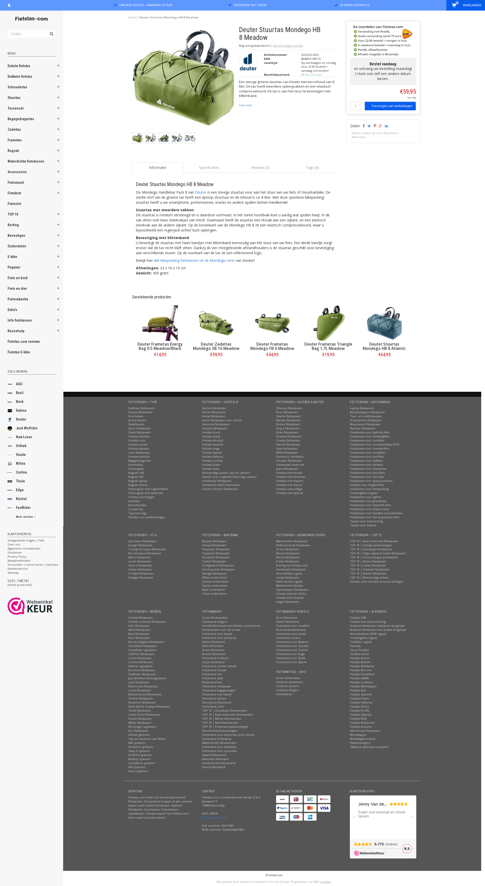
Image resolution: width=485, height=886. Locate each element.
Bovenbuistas (137, 505)
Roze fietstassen (287, 412)
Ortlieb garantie (139, 735)
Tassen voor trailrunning (366, 521)
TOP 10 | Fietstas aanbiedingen (371, 545)
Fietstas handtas (139, 436)
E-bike (12, 257)
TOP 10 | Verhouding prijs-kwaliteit (374, 557)
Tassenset (15, 108)
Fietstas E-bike (19, 352)
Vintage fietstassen (140, 577)
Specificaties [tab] (209, 167)
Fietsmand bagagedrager (219, 690)
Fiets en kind (18, 278)
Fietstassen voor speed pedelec (371, 481)
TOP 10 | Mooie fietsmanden (221, 718)
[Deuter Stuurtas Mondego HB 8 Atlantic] (384, 323)
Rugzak (13, 151)
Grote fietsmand (213, 650)
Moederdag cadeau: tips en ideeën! (226, 473)
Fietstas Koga (211, 448)
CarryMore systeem (141, 763)
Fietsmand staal (212, 678)
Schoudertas (17, 87)
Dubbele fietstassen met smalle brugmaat (378, 630)
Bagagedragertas (21, 119)
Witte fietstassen (287, 452)
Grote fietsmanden (215, 617)
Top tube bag (137, 513)
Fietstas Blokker (360, 662)
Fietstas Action (359, 658)
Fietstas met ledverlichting (368, 621)
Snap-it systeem (139, 751)
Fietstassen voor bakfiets (366, 460)
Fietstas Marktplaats (363, 686)
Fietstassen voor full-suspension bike (375, 517)
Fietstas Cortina (212, 460)
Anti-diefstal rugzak (289, 573)
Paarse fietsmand (213, 767)
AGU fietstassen (138, 626)
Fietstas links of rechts (291, 593)
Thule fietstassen (139, 710)
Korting (13, 225)
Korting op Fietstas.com (292, 565)
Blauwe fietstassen (288, 420)
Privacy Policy (17, 556)
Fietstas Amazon (361, 726)
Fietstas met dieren (289, 485)
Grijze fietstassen (287, 428)
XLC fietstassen (138, 731)
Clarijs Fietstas (359, 650)
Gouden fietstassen (289, 460)
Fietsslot (14, 204)
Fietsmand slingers (214, 621)
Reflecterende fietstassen (293, 545)
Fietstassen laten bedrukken (221, 485)
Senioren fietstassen (215, 424)
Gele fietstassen (287, 448)
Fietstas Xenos (359, 706)
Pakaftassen (136, 424)
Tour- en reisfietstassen (366, 416)
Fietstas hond (211, 432)
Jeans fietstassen (287, 469)
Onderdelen (17, 246)
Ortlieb (21, 446)
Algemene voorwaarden (24, 548)
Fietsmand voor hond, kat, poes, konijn (228, 735)
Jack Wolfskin (27, 428)
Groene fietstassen (289, 436)
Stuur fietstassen (139, 428)
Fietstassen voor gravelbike (368, 501)
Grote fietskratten (288, 678)
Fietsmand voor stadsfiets (219, 747)
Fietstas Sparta (212, 452)
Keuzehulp (16, 331)
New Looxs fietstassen (143, 686)
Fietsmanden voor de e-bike (221, 630)
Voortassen (135, 416)
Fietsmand (16, 182)
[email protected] (20, 585)
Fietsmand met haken (217, 694)
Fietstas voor (137, 440)
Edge (20, 490)
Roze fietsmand (286, 617)
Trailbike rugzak (361, 642)
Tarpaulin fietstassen (216, 553)
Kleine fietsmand (213, 642)
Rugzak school (138, 485)
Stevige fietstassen (214, 573)
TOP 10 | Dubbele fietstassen (369, 569)
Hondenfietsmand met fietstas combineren (231, 626)
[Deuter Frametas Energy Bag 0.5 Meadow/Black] (160, 323)
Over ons (14, 544)
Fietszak (355, 646)
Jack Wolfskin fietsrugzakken (147, 678)
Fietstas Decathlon (362, 674)
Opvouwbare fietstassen (292, 589)
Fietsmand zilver (213, 706)
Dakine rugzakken (140, 666)
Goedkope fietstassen (216, 481)
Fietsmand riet (212, 674)
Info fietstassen (20, 320)
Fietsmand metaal (214, 670)
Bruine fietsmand (213, 654)
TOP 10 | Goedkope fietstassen (371, 549)
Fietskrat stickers (287, 686)
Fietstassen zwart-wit (290, 464)
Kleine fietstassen (288, 557)
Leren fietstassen (139, 561)
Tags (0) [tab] (312, 167)
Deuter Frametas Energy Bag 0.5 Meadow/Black (160, 346)
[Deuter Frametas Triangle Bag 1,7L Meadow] (328, 323)
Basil (19, 393)
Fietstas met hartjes (289, 473)
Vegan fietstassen (287, 602)
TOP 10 (13, 214)
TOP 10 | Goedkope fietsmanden (224, 710)
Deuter (21, 419)
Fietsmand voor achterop (219, 638)
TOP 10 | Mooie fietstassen (368, 561)
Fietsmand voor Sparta (291, 662)
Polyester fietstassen (216, 549)
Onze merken (18, 371)
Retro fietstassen (139, 557)
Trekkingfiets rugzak (363, 493)
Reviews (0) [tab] (260, 167)
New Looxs (24, 437)
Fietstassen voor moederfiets (369, 448)
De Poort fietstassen (141, 670)
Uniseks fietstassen (214, 428)
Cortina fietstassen (140, 662)
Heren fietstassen (214, 412)
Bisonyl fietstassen (214, 541)
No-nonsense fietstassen (144, 553)
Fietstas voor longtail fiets (367, 485)
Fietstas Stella (211, 436)
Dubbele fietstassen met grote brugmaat (377, 626)
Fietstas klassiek (139, 456)
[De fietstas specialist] (31, 18)
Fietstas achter (138, 444)
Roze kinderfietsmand (291, 630)
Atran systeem (138, 771)
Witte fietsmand (212, 646)
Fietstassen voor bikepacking (369, 489)
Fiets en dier (17, 288)
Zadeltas (14, 129)
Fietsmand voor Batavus (292, 642)
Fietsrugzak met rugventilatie (148, 489)
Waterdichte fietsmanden (219, 743)
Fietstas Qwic (211, 469)
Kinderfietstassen (213, 416)
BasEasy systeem (139, 759)
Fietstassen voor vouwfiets (367, 452)
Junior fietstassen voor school (222, 420)
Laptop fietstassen (362, 408)
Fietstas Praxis (359, 698)
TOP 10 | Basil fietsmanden (220, 722)
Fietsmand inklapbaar (216, 686)
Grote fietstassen (287, 549)
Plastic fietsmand (287, 621)
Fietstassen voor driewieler (368, 469)
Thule (20, 481)
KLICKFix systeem (140, 755)
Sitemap (13, 573)
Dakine (21, 410)
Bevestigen (16, 235)
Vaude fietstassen (140, 718)
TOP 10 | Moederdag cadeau (369, 577)
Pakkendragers (360, 743)
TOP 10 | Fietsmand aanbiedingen (225, 726)
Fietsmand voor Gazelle (292, 646)
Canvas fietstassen (214, 545)
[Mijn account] (9, 4)
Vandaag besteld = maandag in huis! (146, 5)
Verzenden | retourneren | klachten (33, 564)
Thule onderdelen (214, 593)
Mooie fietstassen (288, 553)
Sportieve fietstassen (142, 541)
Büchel (21, 499)
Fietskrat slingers (287, 690)
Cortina (21, 472)
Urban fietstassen (140, 569)
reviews (325, 881)
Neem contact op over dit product (375, 133)
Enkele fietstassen (140, 412)
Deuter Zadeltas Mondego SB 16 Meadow (216, 346)
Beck (19, 402)
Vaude (21, 455)
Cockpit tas (135, 509)
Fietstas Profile (360, 710)
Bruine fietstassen (288, 424)
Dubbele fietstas (20, 76)
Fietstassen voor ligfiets (365, 497)
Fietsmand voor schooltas (219, 751)
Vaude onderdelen (215, 585)
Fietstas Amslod (212, 440)
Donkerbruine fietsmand (218, 763)
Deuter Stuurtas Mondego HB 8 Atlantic (384, 346)
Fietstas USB (358, 617)
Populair (14, 267)
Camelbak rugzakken (142, 650)
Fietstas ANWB (359, 678)
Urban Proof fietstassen (144, 714)
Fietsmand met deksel (217, 634)
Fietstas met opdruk (289, 493)
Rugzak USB (136, 473)
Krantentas (135, 464)
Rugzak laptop (137, 481)
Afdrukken (359, 137)
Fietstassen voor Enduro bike (369, 509)
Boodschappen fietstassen (367, 412)
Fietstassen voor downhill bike (370, 505)
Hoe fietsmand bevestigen (219, 731)
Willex (20, 463)
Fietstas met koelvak (290, 598)
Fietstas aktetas (138, 448)
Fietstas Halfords (361, 702)
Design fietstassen (140, 545)
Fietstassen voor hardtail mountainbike (376, 513)
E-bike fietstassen (287, 561)
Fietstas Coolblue (361, 682)
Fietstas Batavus (212, 456)
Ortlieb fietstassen (140, 617)
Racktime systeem (140, 747)
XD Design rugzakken (142, 726)
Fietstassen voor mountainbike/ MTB (374, 444)
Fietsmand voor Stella (290, 658)
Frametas (15, 140)
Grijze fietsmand (213, 662)
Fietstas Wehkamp (362, 666)
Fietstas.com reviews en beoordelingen (376, 581)
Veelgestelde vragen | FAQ (26, 540)
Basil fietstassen (138, 634)
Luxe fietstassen (139, 452)
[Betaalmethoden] (282, 799)
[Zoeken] (51, 31)
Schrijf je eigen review (288, 45)
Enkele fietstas (19, 66)
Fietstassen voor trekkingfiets (369, 436)
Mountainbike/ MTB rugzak (368, 634)
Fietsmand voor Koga (290, 654)
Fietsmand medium (215, 658)
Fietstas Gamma (361, 694)
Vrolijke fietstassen (141, 573)
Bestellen (160, 365)
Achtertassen (137, 420)
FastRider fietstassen (142, 674)
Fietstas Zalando (361, 714)
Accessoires (17, 172)
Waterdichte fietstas (289, 585)
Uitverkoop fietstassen (365, 731)
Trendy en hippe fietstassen (147, 549)
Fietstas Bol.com (361, 670)
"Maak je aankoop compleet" (369, 747)
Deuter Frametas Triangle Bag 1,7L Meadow (328, 346)
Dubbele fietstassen (141, 408)
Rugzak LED (136, 477)
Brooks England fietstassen (146, 642)
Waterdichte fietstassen (26, 161)
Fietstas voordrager (141, 497)
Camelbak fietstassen (142, 646)
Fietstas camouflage (289, 489)
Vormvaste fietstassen (291, 569)
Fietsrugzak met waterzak (145, 493)
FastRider (23, 508)
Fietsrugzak (136, 469)
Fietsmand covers (288, 638)
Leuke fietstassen (287, 577)
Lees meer (245, 105)
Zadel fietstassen (139, 432)
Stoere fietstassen (140, 565)
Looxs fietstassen (139, 690)
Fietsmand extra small (291, 634)
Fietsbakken (284, 694)
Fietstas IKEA (358, 718)
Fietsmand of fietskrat (216, 739)
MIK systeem (137, 743)
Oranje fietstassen (288, 440)
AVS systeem (137, 767)
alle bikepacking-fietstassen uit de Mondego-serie (194, 260)
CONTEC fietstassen (141, 654)
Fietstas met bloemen (291, 477)
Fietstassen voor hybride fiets (370, 432)
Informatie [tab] (157, 167)
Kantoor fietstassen (363, 428)
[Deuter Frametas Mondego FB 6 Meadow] (272, 323)
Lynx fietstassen (139, 682)
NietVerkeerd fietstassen (145, 694)
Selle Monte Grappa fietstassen (149, 706)
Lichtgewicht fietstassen (218, 565)
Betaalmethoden (19, 560)
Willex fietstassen (139, 722)
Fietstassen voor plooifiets (367, 473)
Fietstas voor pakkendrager (146, 517)
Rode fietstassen (287, 432)
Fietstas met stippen (289, 481)
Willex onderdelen (214, 577)
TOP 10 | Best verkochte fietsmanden (227, 714)
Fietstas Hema (359, 654)
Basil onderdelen (213, 589)
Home (132, 17)
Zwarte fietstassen (288, 416)
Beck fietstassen (139, 638)
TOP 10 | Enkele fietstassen (368, 573)
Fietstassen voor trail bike (367, 477)
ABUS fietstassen (139, 630)
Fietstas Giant (211, 464)
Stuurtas (14, 98)
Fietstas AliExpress (362, 722)
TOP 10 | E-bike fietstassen (368, 565)
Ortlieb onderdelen (215, 581)
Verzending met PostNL (250, 5)
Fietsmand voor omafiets (293, 626)
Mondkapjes (358, 735)
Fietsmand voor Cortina (292, 650)
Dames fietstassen (214, 408)
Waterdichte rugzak (289, 581)
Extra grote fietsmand (216, 702)
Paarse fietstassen (288, 444)
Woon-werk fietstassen (365, 424)
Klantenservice (18, 568)
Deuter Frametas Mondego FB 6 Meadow (272, 346)
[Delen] (363, 125)
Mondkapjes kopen (363, 739)
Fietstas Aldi (358, 690)
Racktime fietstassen (142, 702)
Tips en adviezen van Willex (147, 739)
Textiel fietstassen (214, 561)
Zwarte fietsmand (214, 755)
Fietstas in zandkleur (290, 456)
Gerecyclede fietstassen (218, 569)
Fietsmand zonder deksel (219, 666)
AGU (19, 384)
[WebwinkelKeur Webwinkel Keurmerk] (39, 606)
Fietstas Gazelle (212, 444)
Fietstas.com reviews (24, 342)
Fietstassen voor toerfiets (367, 456)
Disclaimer (15, 552)
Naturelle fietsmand (215, 759)
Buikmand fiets (212, 682)
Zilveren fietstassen (289, 408)
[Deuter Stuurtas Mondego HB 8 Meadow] (183, 78)
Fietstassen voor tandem (366, 464)
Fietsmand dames (214, 698)
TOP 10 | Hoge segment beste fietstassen (378, 553)
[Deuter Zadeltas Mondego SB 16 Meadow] (216, 323)
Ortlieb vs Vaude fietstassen (147, 621)
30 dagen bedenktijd (355, 5)
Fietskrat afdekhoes (289, 682)
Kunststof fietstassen (216, 557)
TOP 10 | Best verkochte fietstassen (374, 541)
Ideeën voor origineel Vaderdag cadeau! (229, 477)
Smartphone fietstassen (366, 420)
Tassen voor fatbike (363, 525)
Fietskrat (14, 193)
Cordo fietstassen (140, 658)
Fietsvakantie (18, 299)
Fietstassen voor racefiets (367, 440)
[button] (58, 66)
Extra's (12, 310)
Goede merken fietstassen (220, 489)
